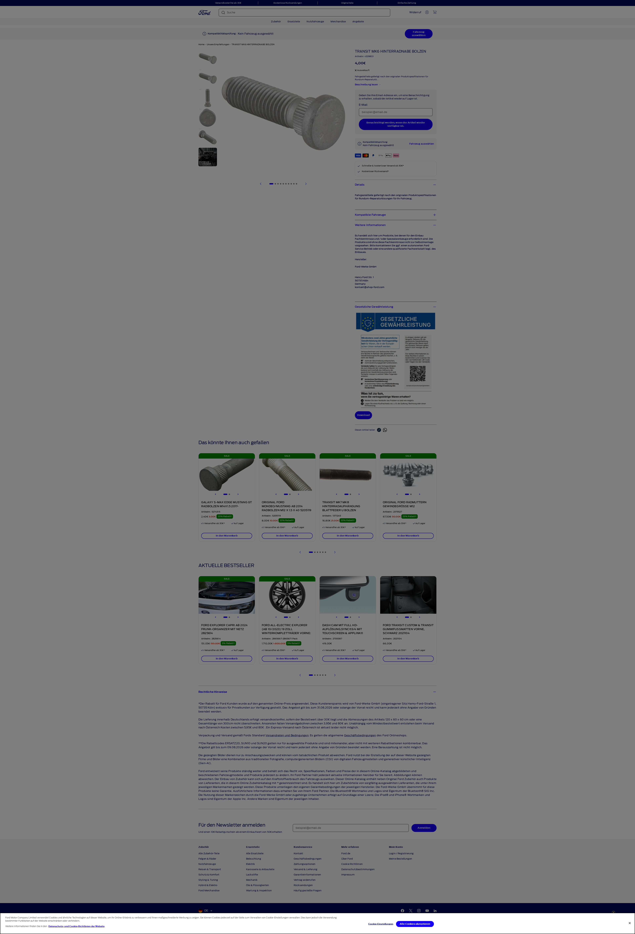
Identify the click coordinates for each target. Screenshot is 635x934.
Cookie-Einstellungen (380, 924)
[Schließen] (629, 923)
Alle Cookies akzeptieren (415, 924)
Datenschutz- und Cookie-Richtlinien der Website (76, 926)
